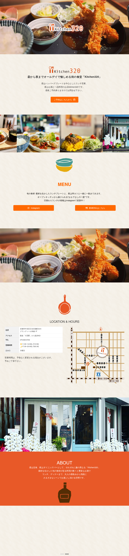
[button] (126, 278)
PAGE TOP (123, 536)
